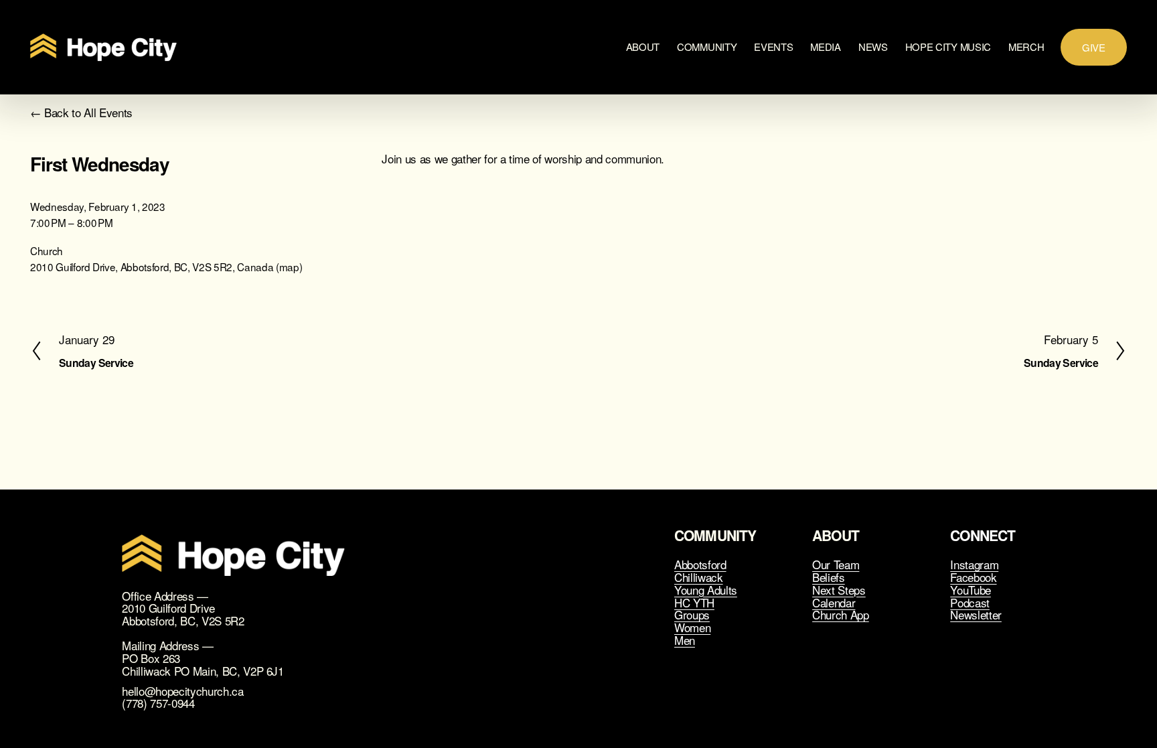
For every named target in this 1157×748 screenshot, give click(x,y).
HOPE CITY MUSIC (948, 47)
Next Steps (839, 590)
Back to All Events (88, 112)
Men (684, 640)
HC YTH (694, 603)
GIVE (1093, 47)
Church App (840, 615)
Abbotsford (700, 564)
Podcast (970, 603)
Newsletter (976, 615)
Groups (692, 615)
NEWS (873, 47)
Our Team (835, 564)
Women (692, 627)
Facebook (973, 577)
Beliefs (828, 577)
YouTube (970, 590)
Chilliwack (698, 577)
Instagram (974, 564)
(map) (289, 266)
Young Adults (705, 590)
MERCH (1026, 47)
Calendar (833, 603)
